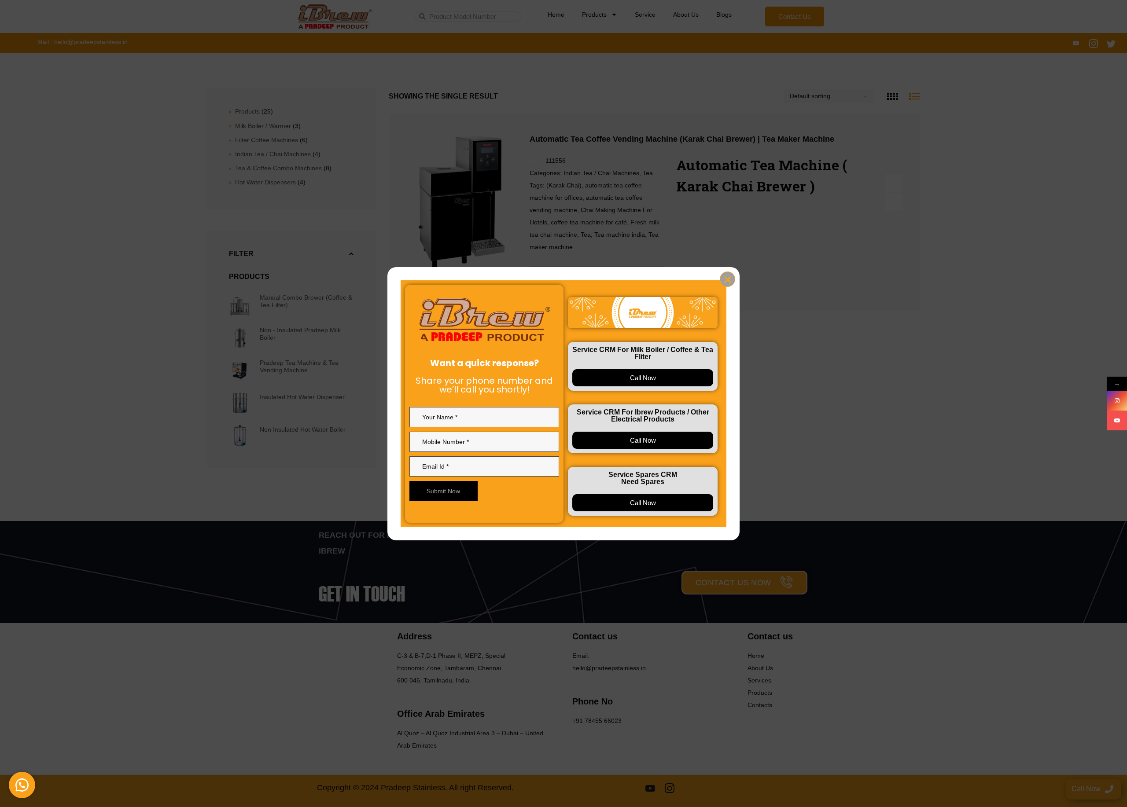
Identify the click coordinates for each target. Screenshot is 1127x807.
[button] (22, 785)
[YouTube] (1117, 420)
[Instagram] (1117, 401)
